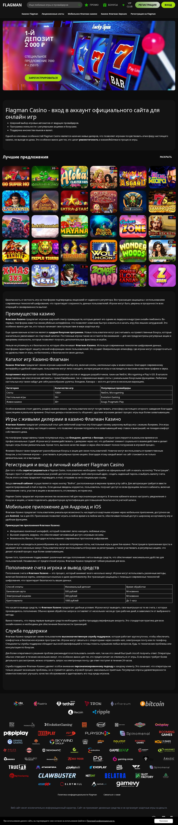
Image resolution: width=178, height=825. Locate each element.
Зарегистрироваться (43, 77)
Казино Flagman (30, 14)
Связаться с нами (112, 794)
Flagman (12, 5)
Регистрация (148, 5)
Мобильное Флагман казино (82, 14)
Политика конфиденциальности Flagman (77, 794)
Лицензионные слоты (53, 14)
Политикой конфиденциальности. (101, 821)
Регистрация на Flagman (143, 14)
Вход (168, 5)
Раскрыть (166, 156)
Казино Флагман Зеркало (114, 14)
